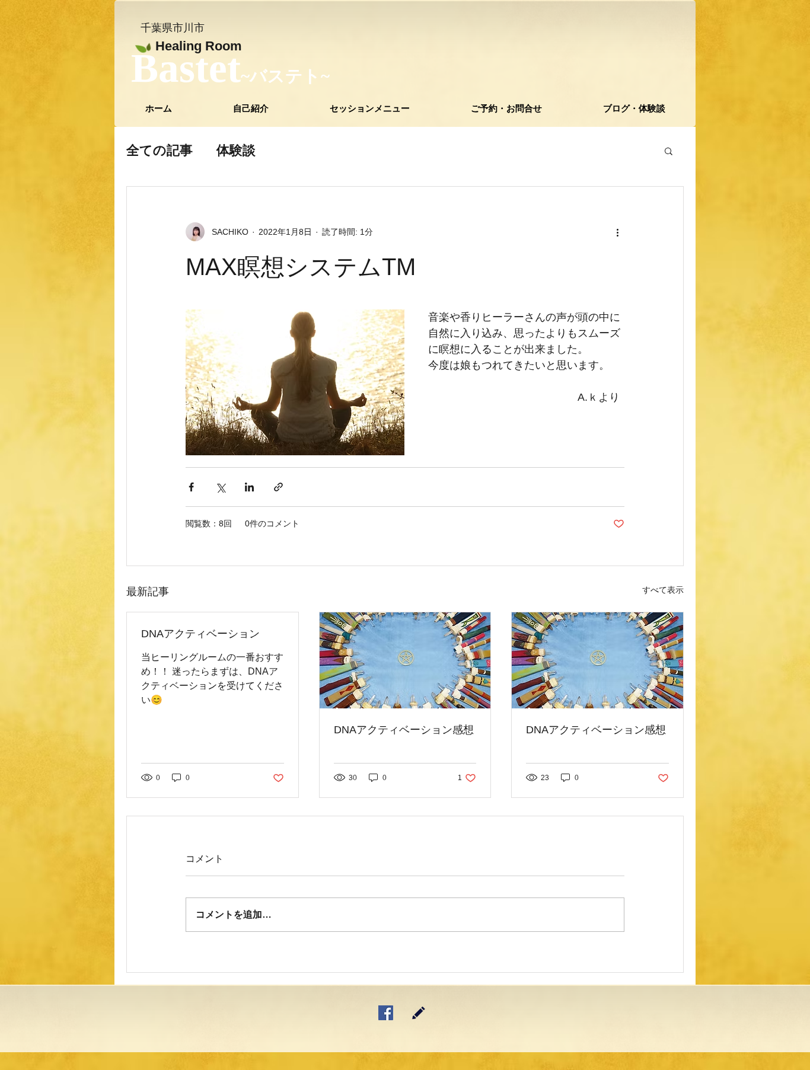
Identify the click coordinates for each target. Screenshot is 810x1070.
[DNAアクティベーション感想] (405, 660)
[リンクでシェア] (278, 487)
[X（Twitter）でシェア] (220, 487)
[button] (369, 108)
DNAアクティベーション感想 (404, 730)
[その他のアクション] (617, 232)
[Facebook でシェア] (191, 487)
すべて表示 (663, 590)
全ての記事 (159, 150)
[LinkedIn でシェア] (249, 487)
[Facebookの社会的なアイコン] (385, 1012)
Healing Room (198, 46)
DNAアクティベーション (200, 634)
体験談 (236, 150)
